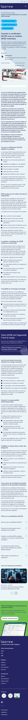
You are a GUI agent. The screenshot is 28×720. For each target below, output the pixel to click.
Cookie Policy (4, 714)
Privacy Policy (4, 709)
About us (3, 676)
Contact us (3, 683)
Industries (3, 664)
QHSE (2, 651)
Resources (8, 12)
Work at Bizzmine (5, 678)
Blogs (13, 12)
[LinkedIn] (2, 702)
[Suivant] (16, 593)
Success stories (5, 667)
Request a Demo (5, 681)
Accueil (3, 12)
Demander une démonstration (10, 618)
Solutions (3, 662)
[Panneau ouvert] (25, 6)
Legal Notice (4, 712)
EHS (2, 653)
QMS (2, 655)
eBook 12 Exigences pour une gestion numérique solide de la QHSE (11, 348)
